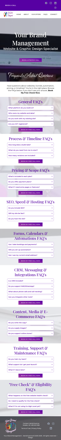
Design (30, 437)
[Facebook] (46, 3)
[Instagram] (50, 3)
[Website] (55, 7)
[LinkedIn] (55, 3)
